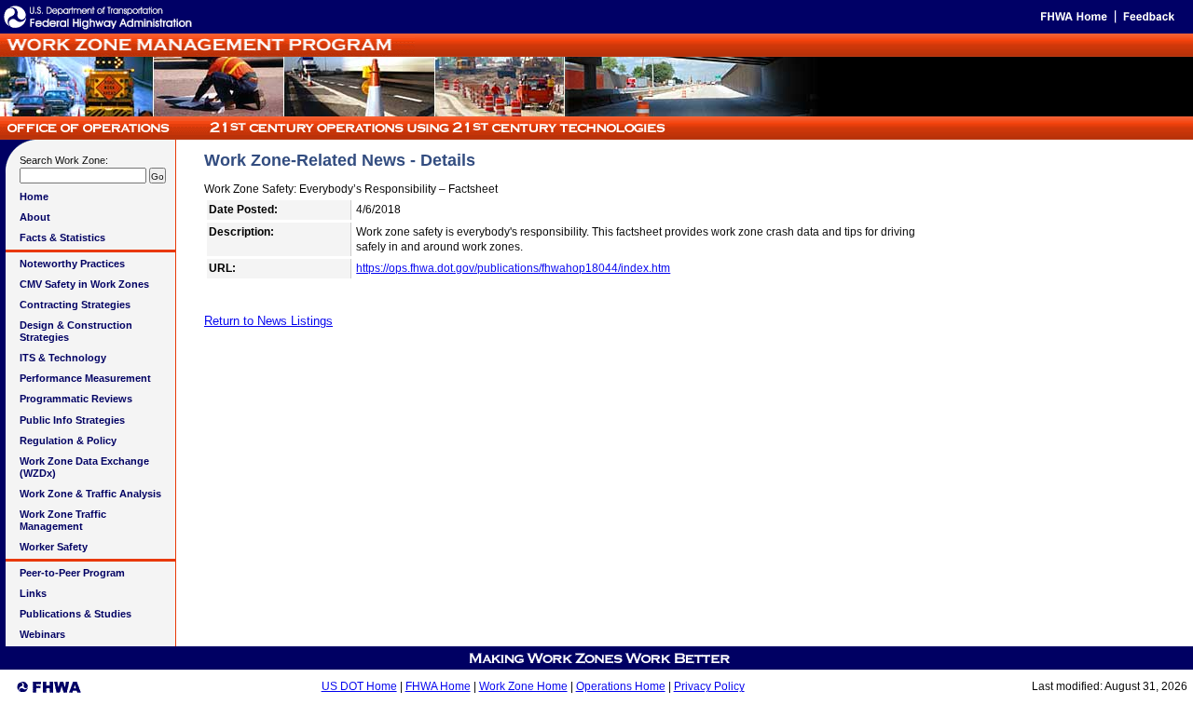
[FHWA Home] (1072, 20)
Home (34, 196)
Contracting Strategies (75, 304)
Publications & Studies (75, 613)
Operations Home (620, 686)
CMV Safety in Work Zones (84, 284)
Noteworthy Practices (72, 263)
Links (33, 593)
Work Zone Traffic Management (63, 520)
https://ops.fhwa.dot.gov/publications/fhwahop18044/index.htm (513, 268)
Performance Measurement (85, 378)
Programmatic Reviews (76, 398)
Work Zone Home (523, 686)
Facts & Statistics (62, 237)
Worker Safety (54, 546)
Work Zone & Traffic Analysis (90, 493)
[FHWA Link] (98, 28)
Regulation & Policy (68, 440)
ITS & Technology (63, 357)
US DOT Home (359, 686)
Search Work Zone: (64, 160)
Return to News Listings (268, 321)
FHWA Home (438, 686)
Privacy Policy (709, 686)
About (35, 217)
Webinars (42, 634)
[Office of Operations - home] (334, 134)
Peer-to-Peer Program (72, 572)
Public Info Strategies (72, 420)
